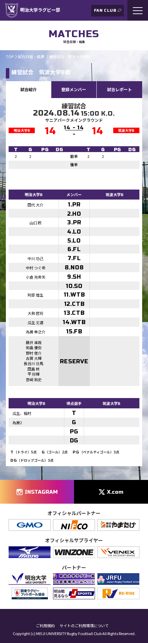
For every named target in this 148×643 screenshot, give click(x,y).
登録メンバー (73, 89)
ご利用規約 (45, 625)
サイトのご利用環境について (84, 625)
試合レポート (119, 89)
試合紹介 (28, 89)
